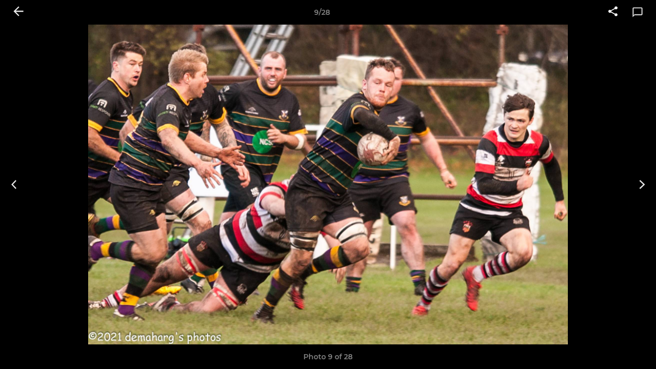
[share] (613, 12)
